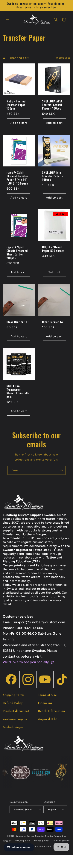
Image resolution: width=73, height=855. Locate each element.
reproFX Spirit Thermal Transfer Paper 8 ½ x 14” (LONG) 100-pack (17, 178)
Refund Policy (13, 703)
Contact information (40, 846)
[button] (7, 19)
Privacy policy (41, 841)
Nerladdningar (13, 727)
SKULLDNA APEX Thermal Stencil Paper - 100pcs (52, 104)
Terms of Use (47, 695)
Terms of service (61, 841)
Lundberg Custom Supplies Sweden (35, 836)
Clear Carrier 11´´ (18, 322)
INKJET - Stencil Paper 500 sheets (53, 248)
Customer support (16, 719)
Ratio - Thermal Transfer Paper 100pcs (16, 104)
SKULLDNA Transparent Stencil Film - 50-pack (18, 391)
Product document (16, 711)
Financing (45, 703)
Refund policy (22, 841)
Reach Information (51, 711)
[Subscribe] (61, 470)
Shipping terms (14, 695)
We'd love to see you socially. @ (28, 662)
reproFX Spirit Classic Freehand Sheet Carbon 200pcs (17, 252)
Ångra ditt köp (48, 719)
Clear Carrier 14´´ (53, 322)
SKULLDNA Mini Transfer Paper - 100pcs (52, 176)
